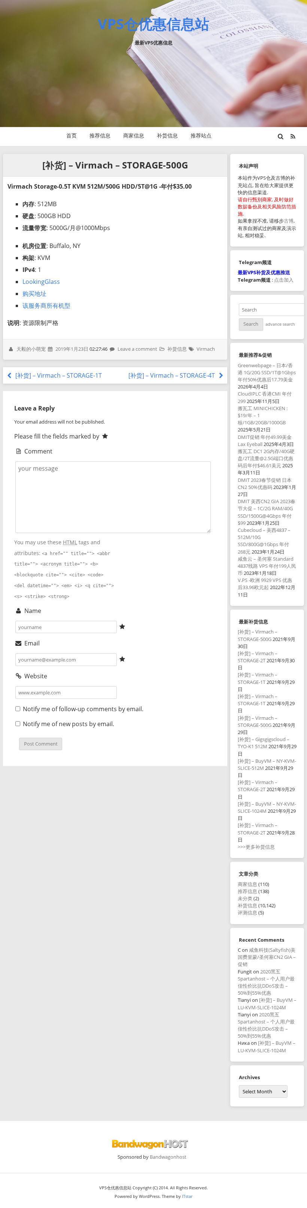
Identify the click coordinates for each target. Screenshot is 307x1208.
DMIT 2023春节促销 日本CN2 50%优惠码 (265, 483)
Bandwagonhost (168, 1156)
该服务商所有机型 (46, 305)
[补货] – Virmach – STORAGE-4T (172, 375)
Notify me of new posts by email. (68, 724)
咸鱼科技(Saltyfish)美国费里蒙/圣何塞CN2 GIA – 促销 (267, 957)
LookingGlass (41, 282)
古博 (289, 220)
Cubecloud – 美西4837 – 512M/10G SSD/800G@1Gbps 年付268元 (264, 541)
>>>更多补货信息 (256, 846)
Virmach (206, 349)
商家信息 (133, 135)
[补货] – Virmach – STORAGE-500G (257, 635)
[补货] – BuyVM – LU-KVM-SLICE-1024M (267, 1003)
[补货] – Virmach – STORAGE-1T (57, 375)
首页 (71, 135)
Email (31, 643)
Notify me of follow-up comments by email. (83, 709)
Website (35, 676)
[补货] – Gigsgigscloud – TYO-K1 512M (263, 743)
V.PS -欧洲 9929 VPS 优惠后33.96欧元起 (265, 584)
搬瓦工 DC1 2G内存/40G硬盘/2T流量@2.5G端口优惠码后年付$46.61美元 (266, 458)
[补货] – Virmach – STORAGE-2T (257, 657)
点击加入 (284, 279)
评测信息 (247, 912)
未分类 (245, 898)
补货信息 (167, 135)
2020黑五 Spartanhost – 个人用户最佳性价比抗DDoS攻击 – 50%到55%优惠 (266, 982)
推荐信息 (99, 135)
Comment (37, 451)
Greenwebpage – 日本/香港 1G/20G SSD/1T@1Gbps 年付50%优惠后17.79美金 (267, 372)
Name (32, 611)
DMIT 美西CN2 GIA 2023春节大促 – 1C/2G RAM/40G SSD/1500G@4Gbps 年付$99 (266, 512)
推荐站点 (201, 135)
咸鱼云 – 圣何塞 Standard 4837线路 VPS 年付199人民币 (267, 565)
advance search (280, 324)
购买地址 (34, 293)
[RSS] (293, 136)
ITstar (187, 1196)
